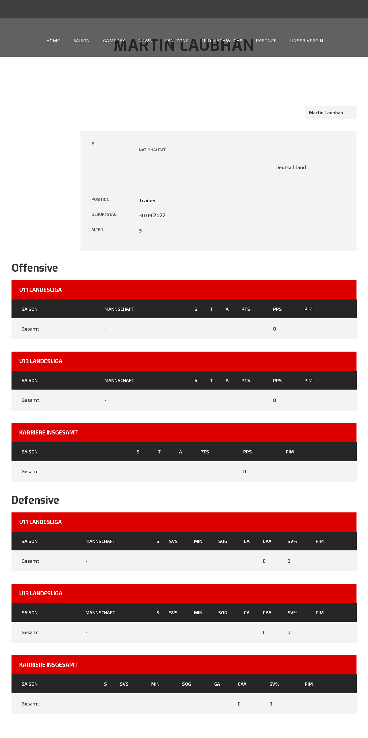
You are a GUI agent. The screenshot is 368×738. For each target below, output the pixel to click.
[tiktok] (163, 10)
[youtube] (195, 10)
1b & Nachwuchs (222, 40)
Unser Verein (306, 40)
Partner (266, 40)
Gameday (114, 40)
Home (53, 40)
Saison (81, 40)
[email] (174, 10)
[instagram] (206, 10)
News (145, 40)
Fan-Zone (177, 40)
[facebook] (185, 10)
